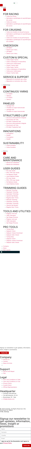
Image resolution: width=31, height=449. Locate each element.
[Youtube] (25, 404)
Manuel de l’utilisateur (12, 162)
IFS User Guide (10, 170)
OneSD (8, 135)
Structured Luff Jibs (12, 119)
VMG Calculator (11, 215)
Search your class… (12, 49)
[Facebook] (10, 404)
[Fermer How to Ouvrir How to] (4, 153)
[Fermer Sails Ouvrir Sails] (4, 9)
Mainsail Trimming (11, 190)
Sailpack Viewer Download (14, 233)
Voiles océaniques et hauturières (16, 61)
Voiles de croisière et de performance (17, 32)
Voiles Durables (11, 145)
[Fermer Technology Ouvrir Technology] (4, 87)
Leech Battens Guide (12, 176)
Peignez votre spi (11, 213)
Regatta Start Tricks (12, 198)
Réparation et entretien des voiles (16, 79)
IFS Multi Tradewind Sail (13, 121)
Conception (9, 133)
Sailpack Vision (10, 231)
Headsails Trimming (12, 192)
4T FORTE (9, 94)
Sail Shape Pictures (12, 217)
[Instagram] (2, 404)
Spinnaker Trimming (12, 194)
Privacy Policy (7, 443)
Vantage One (10, 105)
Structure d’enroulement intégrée (16, 117)
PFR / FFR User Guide (12, 172)
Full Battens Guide (11, 174)
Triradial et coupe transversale (15, 107)
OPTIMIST (9, 48)
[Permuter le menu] (1, 5)
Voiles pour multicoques (13, 63)
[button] (10, 252)
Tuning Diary (10, 229)
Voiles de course (11, 16)
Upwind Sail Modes (12, 196)
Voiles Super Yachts (12, 59)
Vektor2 (8, 95)
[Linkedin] (17, 404)
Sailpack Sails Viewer (12, 235)
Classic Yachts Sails (12, 65)
